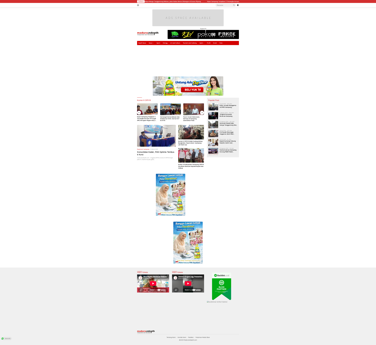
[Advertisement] (196, 59)
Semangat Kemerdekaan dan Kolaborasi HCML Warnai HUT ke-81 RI (170, 118)
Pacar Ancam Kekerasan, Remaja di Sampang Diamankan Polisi (191, 118)
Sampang (146, 149)
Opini (201, 43)
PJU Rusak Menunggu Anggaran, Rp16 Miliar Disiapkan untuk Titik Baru (228, 133)
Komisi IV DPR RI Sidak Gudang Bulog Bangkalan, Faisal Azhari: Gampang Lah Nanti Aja (190, 143)
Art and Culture (175, 43)
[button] (234, 5)
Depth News (142, 43)
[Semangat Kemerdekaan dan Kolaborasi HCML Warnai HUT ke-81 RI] (170, 109)
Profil (208, 43)
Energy (165, 43)
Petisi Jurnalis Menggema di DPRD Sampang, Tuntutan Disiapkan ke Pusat (228, 106)
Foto (221, 43)
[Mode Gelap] (238, 5)
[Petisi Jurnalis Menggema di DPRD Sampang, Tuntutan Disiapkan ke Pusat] (213, 106)
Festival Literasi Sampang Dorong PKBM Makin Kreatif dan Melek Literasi (228, 151)
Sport (158, 43)
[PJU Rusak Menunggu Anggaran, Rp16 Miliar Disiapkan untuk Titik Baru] (213, 133)
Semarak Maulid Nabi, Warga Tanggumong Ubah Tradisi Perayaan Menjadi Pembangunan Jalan (228, 124)
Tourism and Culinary (190, 43)
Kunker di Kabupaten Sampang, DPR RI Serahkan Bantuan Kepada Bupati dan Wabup (191, 166)
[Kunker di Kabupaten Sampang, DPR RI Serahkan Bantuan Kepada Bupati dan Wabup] (191, 155)
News (150, 43)
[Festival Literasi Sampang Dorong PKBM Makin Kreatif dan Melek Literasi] (213, 151)
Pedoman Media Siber (203, 337)
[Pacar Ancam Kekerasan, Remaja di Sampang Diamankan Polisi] (193, 109)
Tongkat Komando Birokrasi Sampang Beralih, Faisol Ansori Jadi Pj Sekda (228, 115)
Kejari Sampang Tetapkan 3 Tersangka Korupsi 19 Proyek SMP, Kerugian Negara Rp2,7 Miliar (211, 1)
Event (215, 43)
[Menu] (138, 5)
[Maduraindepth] (148, 33)
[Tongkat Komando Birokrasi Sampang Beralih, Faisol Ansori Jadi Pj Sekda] (213, 115)
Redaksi (190, 337)
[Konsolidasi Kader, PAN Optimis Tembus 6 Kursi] (156, 136)
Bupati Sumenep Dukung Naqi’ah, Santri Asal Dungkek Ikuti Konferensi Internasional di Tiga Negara (228, 142)
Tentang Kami (171, 337)
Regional (140, 149)
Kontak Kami (182, 337)
